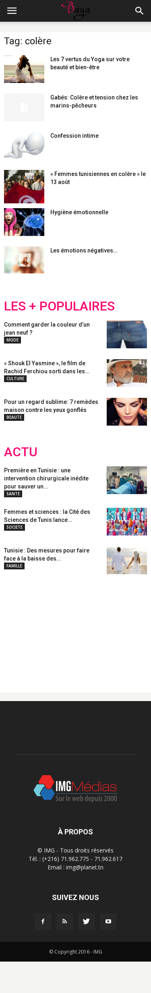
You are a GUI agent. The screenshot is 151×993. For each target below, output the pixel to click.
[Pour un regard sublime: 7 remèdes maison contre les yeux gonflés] (127, 412)
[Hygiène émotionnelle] (24, 222)
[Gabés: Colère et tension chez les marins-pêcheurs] (24, 107)
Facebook (19, 627)
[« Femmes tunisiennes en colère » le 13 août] (24, 186)
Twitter (49, 627)
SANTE (13, 493)
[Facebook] (43, 922)
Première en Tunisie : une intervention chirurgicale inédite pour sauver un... (46, 478)
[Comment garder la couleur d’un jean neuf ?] (127, 334)
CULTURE (15, 378)
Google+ (110, 627)
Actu (20, 452)
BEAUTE (14, 417)
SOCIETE (14, 527)
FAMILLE (14, 566)
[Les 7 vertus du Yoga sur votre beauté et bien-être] (24, 69)
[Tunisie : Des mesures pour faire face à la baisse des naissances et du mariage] (127, 560)
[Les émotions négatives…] (24, 259)
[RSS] (65, 922)
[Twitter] (87, 922)
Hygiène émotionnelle (79, 212)
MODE (12, 340)
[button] (139, 11)
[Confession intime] (24, 145)
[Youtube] (108, 922)
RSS (79, 627)
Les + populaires (59, 306)
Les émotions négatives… (83, 250)
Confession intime (74, 135)
